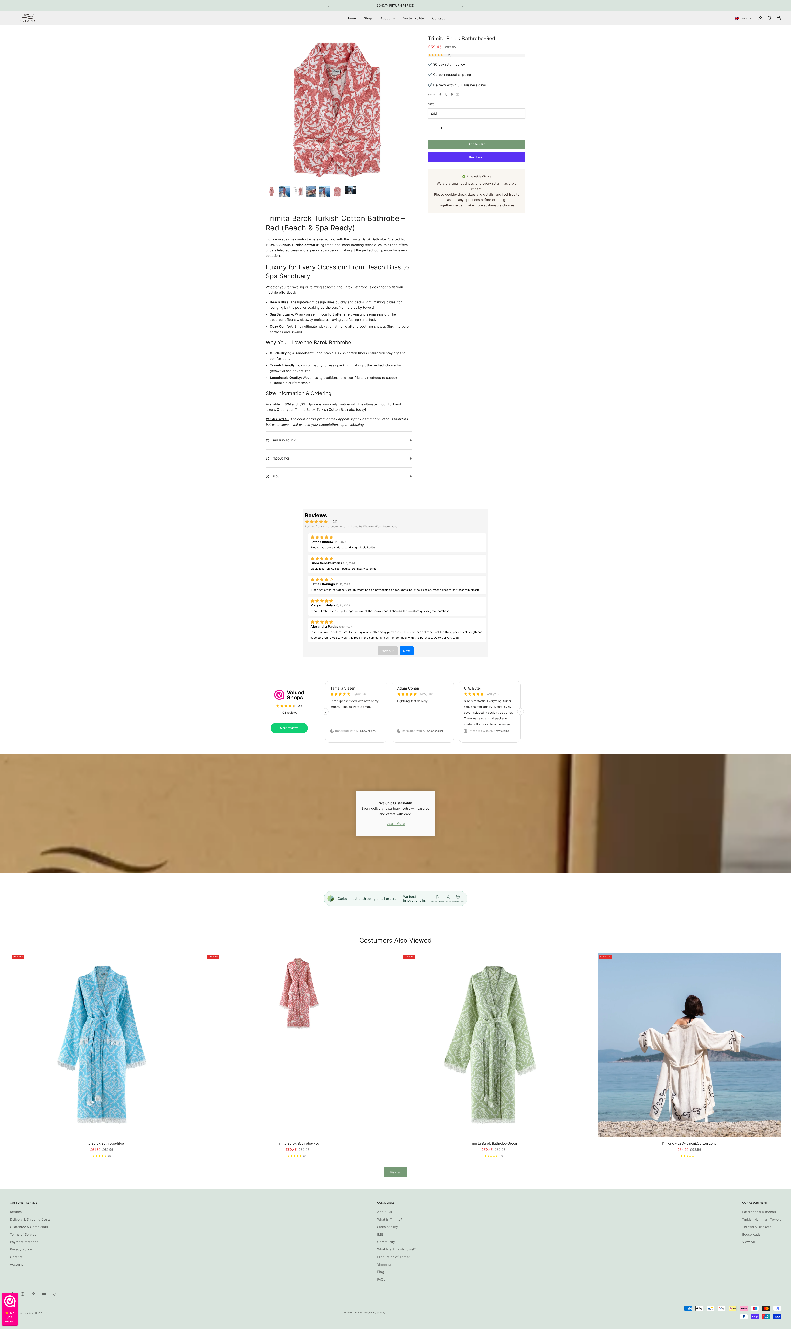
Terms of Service (23, 1234)
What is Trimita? (389, 1219)
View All (748, 1242)
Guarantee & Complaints (29, 1227)
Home (351, 18)
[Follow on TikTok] (55, 1294)
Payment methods (24, 1242)
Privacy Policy (21, 1249)
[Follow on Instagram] (23, 1294)
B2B (380, 1234)
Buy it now (476, 157)
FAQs (381, 1279)
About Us (387, 18)
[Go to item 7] (350, 190)
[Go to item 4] (311, 191)
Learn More (396, 823)
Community (386, 1242)
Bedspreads (751, 1234)
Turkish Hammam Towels (761, 1219)
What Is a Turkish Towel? (396, 1249)
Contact (438, 18)
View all (395, 1172)
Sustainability (413, 18)
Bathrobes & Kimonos (759, 1212)
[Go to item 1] (271, 191)
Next (406, 651)
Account (16, 1264)
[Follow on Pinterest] (33, 1294)
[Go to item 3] (298, 191)
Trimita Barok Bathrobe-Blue (102, 1143)
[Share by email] (457, 94)
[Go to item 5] (324, 191)
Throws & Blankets (756, 1227)
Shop (368, 18)
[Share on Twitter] (446, 94)
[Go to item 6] (337, 191)
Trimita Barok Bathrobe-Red (297, 1143)
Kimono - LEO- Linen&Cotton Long (689, 1143)
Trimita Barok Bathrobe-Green (493, 1143)
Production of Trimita (393, 1257)
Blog (380, 1272)
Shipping (384, 1264)
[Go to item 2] (284, 191)
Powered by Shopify (374, 1312)
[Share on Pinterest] (451, 94)
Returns (16, 1212)
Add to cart (477, 144)
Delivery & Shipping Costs (30, 1219)
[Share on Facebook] (440, 94)
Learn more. (390, 526)
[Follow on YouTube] (44, 1294)
